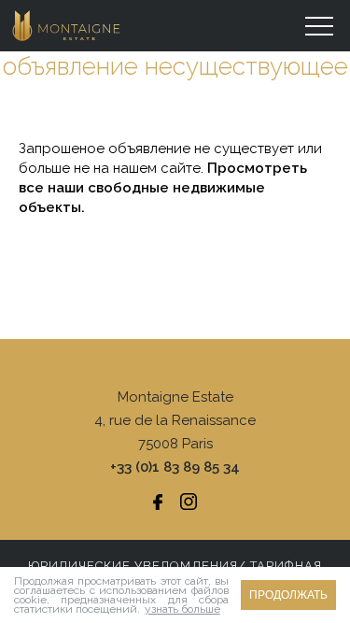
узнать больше (182, 609)
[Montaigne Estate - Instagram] (188, 501)
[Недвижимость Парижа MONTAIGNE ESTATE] (67, 25)
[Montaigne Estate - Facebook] (157, 501)
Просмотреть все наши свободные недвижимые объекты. (163, 188)
